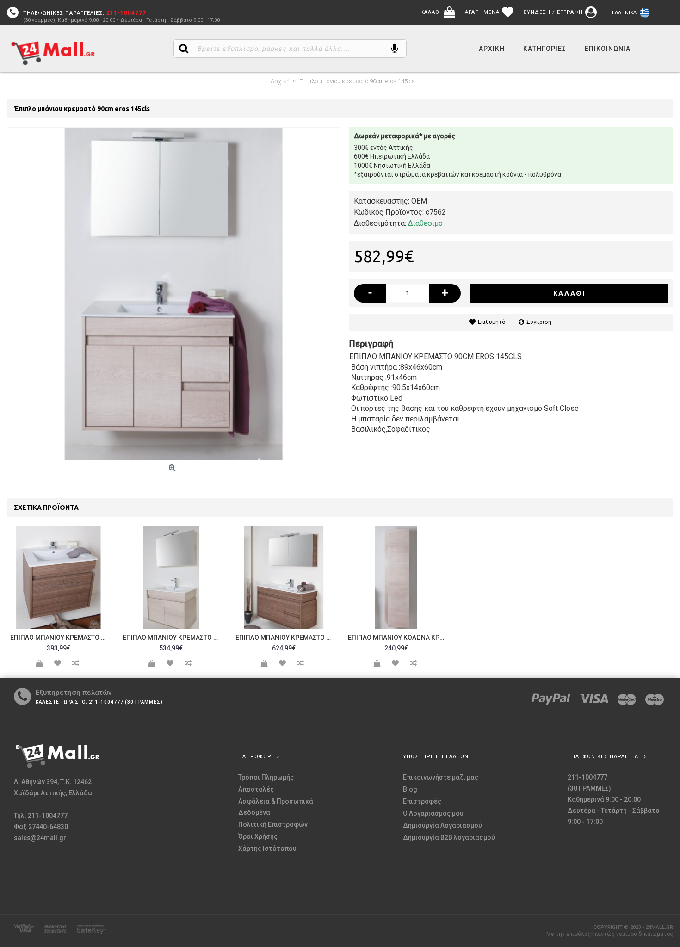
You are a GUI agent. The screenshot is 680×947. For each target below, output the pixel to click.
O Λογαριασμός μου (433, 813)
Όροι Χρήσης (258, 836)
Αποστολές (256, 789)
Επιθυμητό (491, 322)
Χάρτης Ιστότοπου (267, 848)
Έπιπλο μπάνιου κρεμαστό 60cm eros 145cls (60, 637)
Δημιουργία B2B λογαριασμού (449, 837)
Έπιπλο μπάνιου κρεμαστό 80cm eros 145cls (173, 637)
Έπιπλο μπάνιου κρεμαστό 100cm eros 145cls (285, 637)
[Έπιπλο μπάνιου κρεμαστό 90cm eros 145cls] (173, 293)
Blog (410, 789)
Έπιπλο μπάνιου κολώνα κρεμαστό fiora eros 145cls (398, 637)
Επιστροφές (422, 801)
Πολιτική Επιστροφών (273, 824)
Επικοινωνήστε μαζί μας (440, 777)
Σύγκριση (538, 322)
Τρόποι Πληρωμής (266, 777)
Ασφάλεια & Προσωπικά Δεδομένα (275, 807)
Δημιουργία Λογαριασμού (442, 825)
